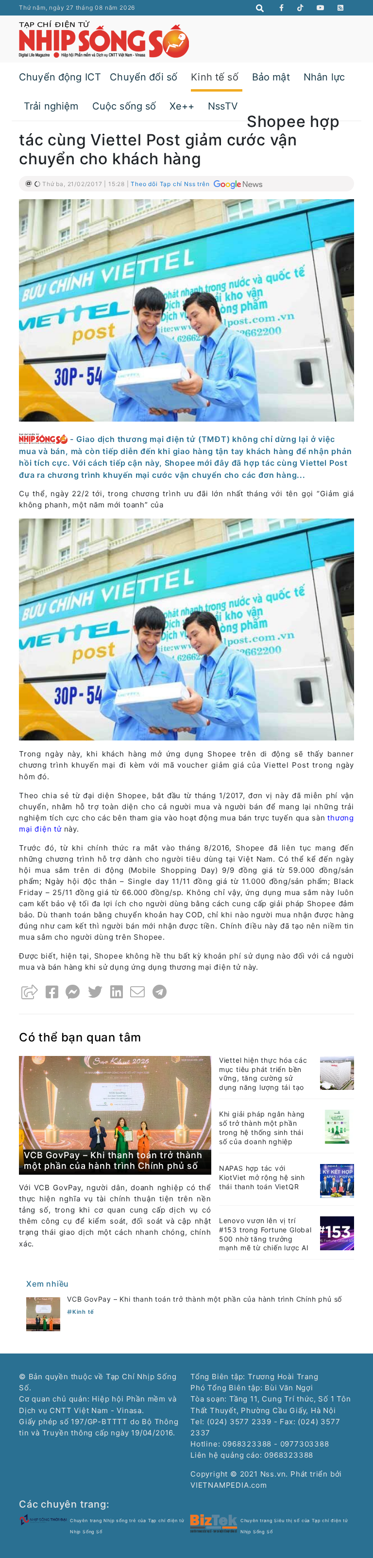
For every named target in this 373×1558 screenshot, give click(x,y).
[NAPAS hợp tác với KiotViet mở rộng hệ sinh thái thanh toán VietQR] (337, 1180)
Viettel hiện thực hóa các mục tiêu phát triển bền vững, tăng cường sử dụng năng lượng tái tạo (263, 1074)
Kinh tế (83, 1311)
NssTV (223, 106)
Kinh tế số (214, 77)
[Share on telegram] (160, 992)
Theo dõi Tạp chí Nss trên (171, 184)
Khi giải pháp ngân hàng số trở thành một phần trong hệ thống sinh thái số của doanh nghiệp (262, 1128)
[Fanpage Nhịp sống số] (281, 8)
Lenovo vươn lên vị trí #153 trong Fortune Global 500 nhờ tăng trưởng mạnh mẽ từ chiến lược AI (265, 1234)
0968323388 (288, 1455)
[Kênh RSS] (340, 8)
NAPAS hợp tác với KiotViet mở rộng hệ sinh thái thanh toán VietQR (262, 1177)
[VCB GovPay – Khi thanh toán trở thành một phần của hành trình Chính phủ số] (115, 1114)
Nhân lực (324, 77)
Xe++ (182, 106)
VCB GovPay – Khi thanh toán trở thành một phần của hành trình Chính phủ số (113, 1160)
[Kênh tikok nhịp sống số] (300, 8)
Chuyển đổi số (143, 77)
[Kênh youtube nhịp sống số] (320, 8)
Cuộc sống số (124, 106)
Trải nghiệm (51, 106)
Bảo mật (271, 77)
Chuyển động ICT (60, 77)
